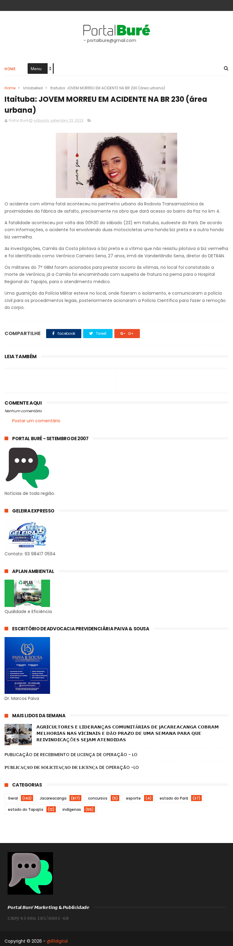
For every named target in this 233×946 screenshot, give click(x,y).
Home (10, 68)
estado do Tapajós (25, 809)
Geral (13, 798)
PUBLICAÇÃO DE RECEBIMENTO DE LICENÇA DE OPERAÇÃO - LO (71, 755)
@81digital (57, 941)
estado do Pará (174, 798)
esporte (133, 798)
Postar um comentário (36, 421)
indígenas (71, 809)
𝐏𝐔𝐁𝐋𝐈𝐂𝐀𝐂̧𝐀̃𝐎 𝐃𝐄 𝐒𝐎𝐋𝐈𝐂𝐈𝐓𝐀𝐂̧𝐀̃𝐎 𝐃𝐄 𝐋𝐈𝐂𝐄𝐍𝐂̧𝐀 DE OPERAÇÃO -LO (72, 767)
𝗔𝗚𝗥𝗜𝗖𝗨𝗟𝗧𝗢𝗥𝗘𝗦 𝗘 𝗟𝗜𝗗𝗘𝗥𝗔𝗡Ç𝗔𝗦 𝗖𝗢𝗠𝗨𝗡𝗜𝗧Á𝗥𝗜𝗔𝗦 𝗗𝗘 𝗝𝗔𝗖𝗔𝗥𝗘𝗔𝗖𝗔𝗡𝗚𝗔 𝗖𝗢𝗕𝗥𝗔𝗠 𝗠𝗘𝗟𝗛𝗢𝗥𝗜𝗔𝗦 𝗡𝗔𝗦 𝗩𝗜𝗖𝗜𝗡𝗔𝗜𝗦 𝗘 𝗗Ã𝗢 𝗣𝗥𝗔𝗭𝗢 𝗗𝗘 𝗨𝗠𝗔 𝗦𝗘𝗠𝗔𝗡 (127, 733)
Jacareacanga (53, 798)
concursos (97, 798)
